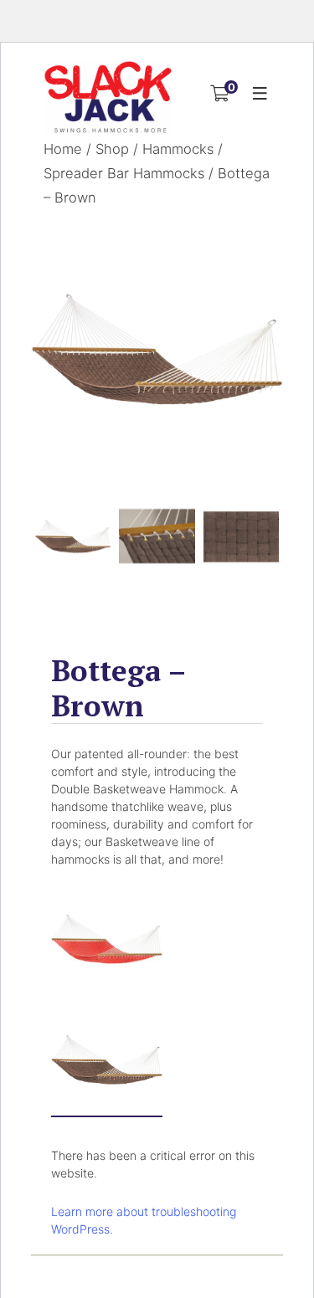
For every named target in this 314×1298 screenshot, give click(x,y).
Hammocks (178, 149)
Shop (112, 149)
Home (63, 149)
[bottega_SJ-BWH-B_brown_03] (241, 536)
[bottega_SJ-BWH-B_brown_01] (157, 349)
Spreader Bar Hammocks (124, 173)
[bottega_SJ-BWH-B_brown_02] (156, 536)
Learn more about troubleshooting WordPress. (143, 1220)
